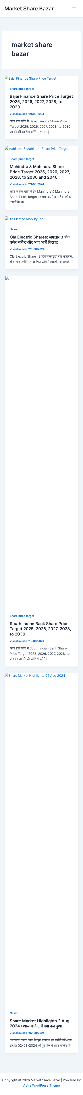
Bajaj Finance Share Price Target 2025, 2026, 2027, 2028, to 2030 (41, 101)
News (13, 229)
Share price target (22, 88)
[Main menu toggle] (74, 9)
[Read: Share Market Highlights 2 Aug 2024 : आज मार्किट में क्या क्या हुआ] (41, 839)
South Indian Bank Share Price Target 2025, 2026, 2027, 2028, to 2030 (40, 628)
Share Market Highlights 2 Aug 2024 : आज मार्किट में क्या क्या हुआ (39, 1023)
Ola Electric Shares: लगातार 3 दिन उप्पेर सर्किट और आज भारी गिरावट (39, 240)
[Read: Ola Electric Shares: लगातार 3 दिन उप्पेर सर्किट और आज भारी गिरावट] (24, 219)
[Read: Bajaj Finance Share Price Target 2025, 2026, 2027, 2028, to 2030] (30, 78)
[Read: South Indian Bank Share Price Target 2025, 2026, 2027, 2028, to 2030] (41, 442)
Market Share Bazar (29, 8)
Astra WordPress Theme (41, 1085)
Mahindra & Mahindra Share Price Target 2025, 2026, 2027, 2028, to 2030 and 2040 (40, 171)
